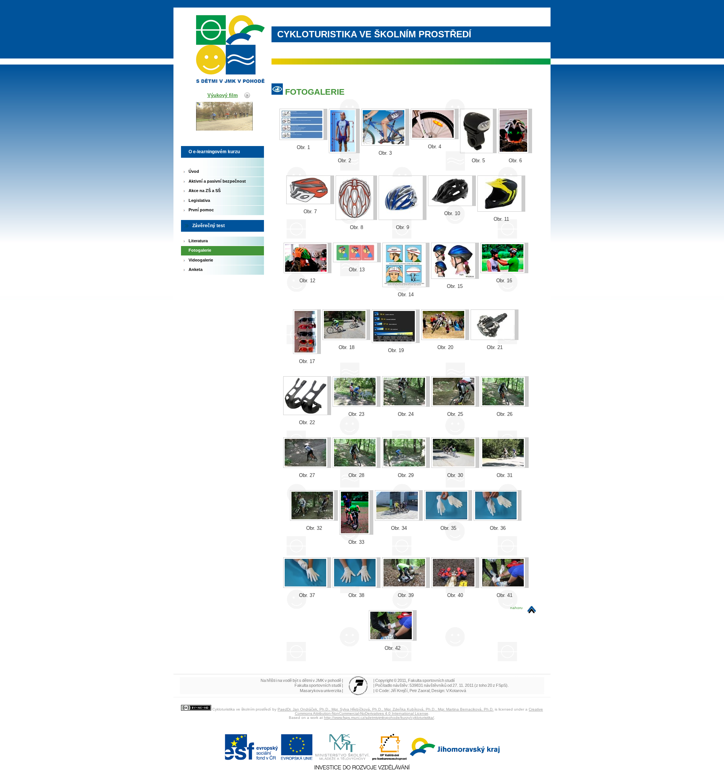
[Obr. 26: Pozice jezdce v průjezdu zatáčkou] (505, 376)
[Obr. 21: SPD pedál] (494, 309)
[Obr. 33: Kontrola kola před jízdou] (356, 490)
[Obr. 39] (406, 557)
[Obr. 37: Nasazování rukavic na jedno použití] (307, 557)
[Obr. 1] (303, 108)
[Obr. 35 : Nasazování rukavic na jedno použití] (448, 490)
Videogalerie (201, 260)
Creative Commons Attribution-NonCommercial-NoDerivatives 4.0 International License (419, 711)
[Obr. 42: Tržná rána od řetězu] (393, 610)
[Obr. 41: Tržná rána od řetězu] (505, 557)
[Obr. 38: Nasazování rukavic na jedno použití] (356, 557)
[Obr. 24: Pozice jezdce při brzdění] (406, 376)
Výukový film (222, 95)
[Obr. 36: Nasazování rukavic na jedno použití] (498, 490)
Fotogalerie (200, 250)
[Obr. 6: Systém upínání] (515, 108)
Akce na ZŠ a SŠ (205, 190)
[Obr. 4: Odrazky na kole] (435, 108)
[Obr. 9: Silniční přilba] (402, 175)
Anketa (195, 269)
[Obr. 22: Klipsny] (307, 376)
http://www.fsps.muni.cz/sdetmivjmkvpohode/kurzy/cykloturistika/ (379, 717)
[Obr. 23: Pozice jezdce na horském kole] (356, 376)
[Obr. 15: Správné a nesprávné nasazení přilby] (455, 242)
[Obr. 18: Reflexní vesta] (346, 309)
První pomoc (201, 210)
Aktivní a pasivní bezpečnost (217, 181)
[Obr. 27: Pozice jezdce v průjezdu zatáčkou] (307, 437)
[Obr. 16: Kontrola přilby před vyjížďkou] (504, 242)
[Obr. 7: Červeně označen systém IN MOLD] (310, 175)
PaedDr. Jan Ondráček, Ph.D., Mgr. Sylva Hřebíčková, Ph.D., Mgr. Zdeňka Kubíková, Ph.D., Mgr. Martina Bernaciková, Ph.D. (386, 709)
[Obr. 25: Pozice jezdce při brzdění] (455, 376)
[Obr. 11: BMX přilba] (501, 175)
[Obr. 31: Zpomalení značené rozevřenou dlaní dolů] (505, 437)
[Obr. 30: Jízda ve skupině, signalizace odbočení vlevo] (455, 437)
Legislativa (199, 200)
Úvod (194, 171)
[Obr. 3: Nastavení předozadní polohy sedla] (385, 108)
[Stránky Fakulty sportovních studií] (358, 693)
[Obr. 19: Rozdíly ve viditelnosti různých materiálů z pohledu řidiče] (396, 309)
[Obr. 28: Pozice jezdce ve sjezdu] (356, 437)
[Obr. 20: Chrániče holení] (445, 309)
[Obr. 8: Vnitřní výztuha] (356, 175)
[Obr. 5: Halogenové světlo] (478, 108)
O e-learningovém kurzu (214, 151)
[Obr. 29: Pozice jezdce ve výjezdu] (406, 437)
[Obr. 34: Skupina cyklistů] (399, 490)
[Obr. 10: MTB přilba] (452, 175)
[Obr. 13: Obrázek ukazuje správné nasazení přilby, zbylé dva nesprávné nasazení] (357, 242)
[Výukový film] (217, 144)
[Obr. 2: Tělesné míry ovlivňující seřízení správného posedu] (344, 108)
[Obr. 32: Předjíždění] (314, 490)
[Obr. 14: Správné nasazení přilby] (405, 242)
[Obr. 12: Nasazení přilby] (307, 242)
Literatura (198, 240)
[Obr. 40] (455, 557)
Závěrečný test (208, 225)
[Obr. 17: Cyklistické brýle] (307, 309)
